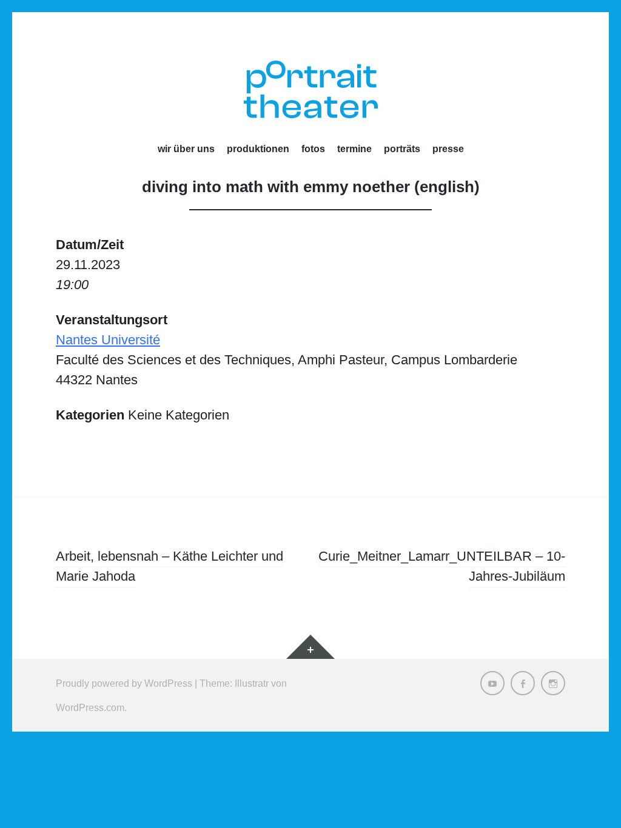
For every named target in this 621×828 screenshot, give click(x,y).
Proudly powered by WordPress (124, 683)
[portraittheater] (310, 89)
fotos (313, 148)
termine (354, 148)
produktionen (258, 148)
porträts (402, 148)
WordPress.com (90, 707)
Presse (448, 148)
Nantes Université (108, 339)
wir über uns (186, 148)
